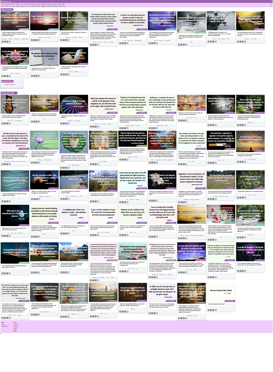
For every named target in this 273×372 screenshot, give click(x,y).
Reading (77, 71)
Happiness (43, 6)
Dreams (97, 124)
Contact (3, 324)
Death (63, 4)
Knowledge (110, 42)
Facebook (16, 324)
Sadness (132, 199)
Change (32, 4)
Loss (69, 165)
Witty (7, 6)
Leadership (49, 4)
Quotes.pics (7, 2)
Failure (64, 6)
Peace (60, 6)
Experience (250, 122)
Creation (19, 315)
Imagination (131, 157)
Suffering (109, 124)
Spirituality (33, 6)
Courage (13, 6)
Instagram (16, 326)
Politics (95, 42)
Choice (80, 37)
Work (105, 42)
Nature (133, 125)
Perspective (17, 39)
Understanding (252, 159)
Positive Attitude (195, 199)
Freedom (18, 6)
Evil (45, 37)
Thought (221, 196)
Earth (195, 269)
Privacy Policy (5, 326)
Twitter (15, 322)
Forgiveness (43, 4)
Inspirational (9, 4)
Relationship (55, 6)
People (48, 37)
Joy (44, 119)
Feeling (166, 125)
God (29, 6)
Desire (156, 40)
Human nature (18, 120)
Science (100, 42)
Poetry (187, 118)
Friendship (37, 4)
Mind (191, 42)
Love (2, 4)
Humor (25, 4)
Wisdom (18, 4)
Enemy (187, 235)
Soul (221, 237)
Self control (130, 40)
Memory (20, 233)
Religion (39, 6)
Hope (26, 6)
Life (4, 4)
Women (59, 4)
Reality (105, 161)
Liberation (170, 160)
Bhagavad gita (24, 39)
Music (9, 120)
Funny (14, 4)
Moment (48, 196)
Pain (76, 37)
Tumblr (15, 330)
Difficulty (132, 309)
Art (13, 120)
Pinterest (15, 328)
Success (22, 6)
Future (107, 277)
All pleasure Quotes (9, 84)
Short (192, 118)
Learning (71, 71)
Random (3, 6)
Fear (10, 6)
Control (254, 195)
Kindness (55, 4)
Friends (182, 235)
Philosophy (49, 6)
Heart (29, 4)
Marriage (128, 125)
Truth (22, 4)
